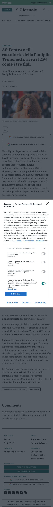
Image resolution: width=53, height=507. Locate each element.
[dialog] (26, 253)
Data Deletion (12, 303)
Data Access (26, 303)
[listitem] (26, 248)
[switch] (43, 253)
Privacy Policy (40, 303)
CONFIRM (15, 294)
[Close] (48, 204)
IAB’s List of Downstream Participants (29, 241)
